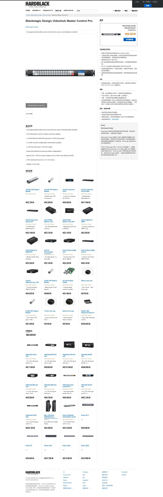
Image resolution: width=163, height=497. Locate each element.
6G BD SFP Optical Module (32, 312)
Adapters (65, 477)
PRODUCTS (47, 10)
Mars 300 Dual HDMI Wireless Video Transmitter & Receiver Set (51, 417)
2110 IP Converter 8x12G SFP (32, 221)
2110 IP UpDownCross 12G (32, 281)
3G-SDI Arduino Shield (68, 281)
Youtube (124, 474)
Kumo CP (29, 445)
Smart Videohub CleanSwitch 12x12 (69, 416)
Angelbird (85, 480)
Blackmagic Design (36, 15)
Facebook (124, 472)
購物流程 (104, 477)
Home (28, 15)
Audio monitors (67, 482)
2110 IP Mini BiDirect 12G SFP (68, 221)
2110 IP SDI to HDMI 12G (69, 251)
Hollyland (46, 419)
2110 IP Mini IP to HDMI (86, 221)
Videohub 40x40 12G (86, 385)
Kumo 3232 (48, 445)
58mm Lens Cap (86, 281)
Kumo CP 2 (85, 415)
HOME (28, 10)
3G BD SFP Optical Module (50, 281)
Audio (64, 480)
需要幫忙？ (105, 472)
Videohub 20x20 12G (31, 416)
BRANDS (35, 10)
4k (64, 472)
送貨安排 (104, 482)
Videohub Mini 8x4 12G (50, 355)
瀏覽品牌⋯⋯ (87, 488)
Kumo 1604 (85, 445)
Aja (82, 419)
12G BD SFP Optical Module (32, 190)
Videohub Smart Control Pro (68, 385)
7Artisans (85, 472)
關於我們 (118, 11)
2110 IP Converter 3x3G (69, 190)
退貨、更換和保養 (113, 119)
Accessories (67, 474)
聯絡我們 (134, 11)
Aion (84, 474)
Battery (65, 485)
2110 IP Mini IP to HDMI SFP (31, 251)
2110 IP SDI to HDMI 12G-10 (88, 251)
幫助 (126, 11)
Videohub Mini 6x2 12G (50, 385)
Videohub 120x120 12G (69, 355)
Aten (84, 482)
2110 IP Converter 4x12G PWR (87, 190)
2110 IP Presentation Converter (48, 252)
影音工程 (58, 10)
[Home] (38, 5)
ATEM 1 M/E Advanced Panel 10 (87, 312)
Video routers (46, 15)
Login (137, 2)
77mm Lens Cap (49, 311)
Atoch (84, 485)
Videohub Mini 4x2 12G (32, 385)
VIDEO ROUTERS (31, 335)
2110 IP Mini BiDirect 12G (48, 221)
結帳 (147, 5)
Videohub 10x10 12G (31, 355)
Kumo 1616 (66, 445)
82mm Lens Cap (68, 311)
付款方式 (104, 480)
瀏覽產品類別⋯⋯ (68, 488)
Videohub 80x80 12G (86, 355)
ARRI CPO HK (68, 10)
